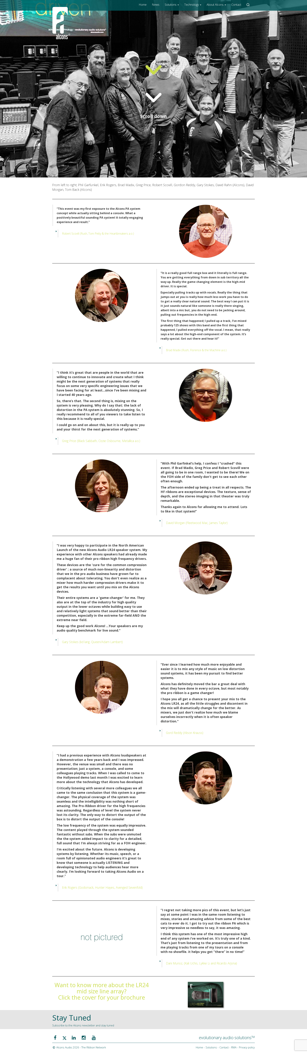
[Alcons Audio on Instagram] (84, 1037)
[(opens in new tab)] (205, 994)
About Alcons (215, 5)
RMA (233, 1047)
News (155, 5)
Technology (192, 5)
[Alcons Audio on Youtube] (94, 1037)
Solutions (171, 5)
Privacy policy (247, 1047)
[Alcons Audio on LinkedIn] (74, 1037)
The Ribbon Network (93, 1047)
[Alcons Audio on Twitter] (64, 1037)
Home (143, 5)
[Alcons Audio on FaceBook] (55, 1037)
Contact (236, 5)
